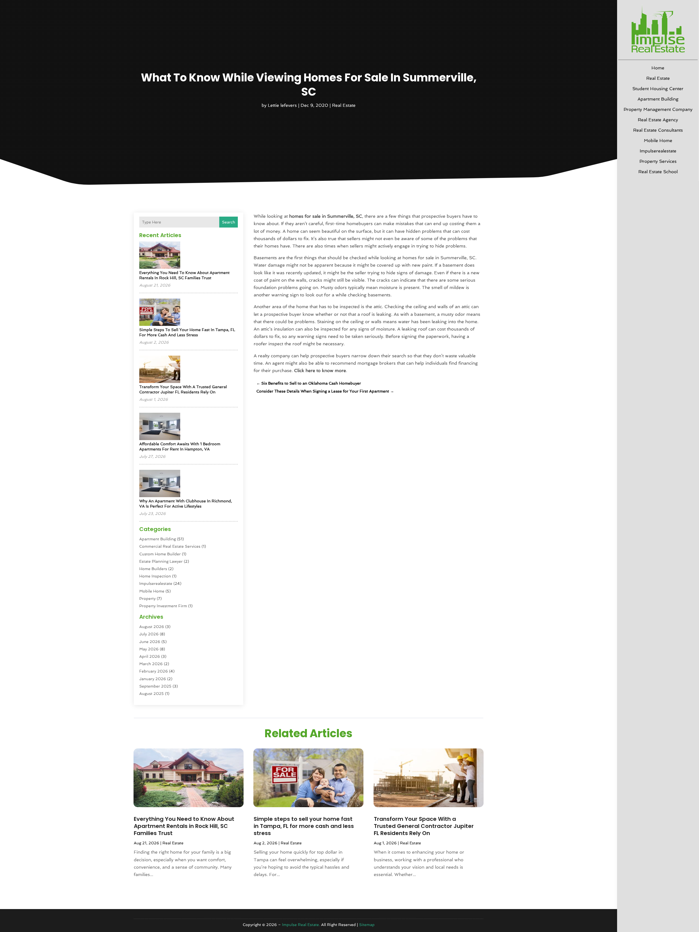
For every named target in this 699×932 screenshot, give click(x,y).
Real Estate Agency (658, 119)
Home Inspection (155, 576)
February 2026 (153, 671)
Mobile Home (658, 140)
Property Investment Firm (163, 606)
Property (147, 598)
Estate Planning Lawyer (161, 561)
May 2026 (149, 649)
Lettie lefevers (282, 105)
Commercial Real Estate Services (169, 546)
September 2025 (155, 686)
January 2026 (152, 679)
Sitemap (367, 924)
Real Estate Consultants (658, 130)
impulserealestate (658, 151)
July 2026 (149, 634)
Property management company (658, 109)
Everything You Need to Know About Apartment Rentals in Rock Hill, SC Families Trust (184, 826)
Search (228, 222)
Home (657, 67)
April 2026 (149, 656)
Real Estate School (658, 171)
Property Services (658, 161)
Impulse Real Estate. (301, 924)
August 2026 (151, 626)
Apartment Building (658, 99)
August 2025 (151, 693)
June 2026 (149, 641)
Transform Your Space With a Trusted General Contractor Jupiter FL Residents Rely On (424, 826)
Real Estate (658, 78)
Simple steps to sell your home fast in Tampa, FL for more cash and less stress (304, 826)
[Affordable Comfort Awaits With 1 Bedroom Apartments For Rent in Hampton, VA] (159, 427)
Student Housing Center (657, 88)
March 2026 (151, 664)
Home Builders (153, 569)
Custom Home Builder (160, 554)
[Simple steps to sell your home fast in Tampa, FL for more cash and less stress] (159, 313)
